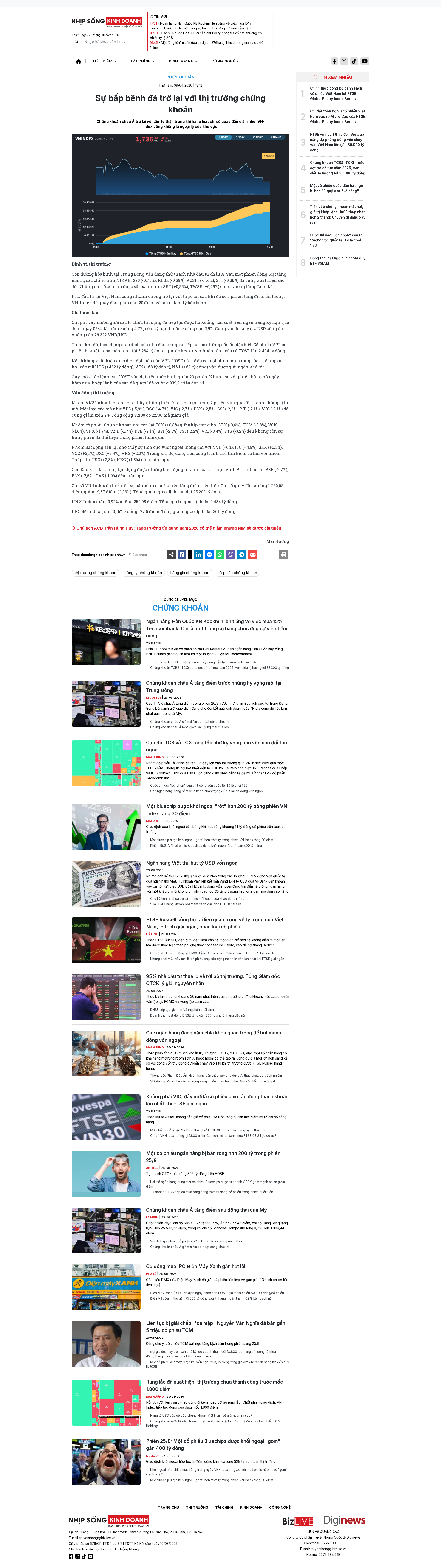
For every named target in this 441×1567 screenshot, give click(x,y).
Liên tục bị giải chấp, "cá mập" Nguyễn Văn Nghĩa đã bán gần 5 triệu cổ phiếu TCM (215, 1326)
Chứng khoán (180, 77)
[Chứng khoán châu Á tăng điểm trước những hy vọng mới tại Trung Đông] (106, 704)
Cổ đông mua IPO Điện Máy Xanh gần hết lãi (195, 1266)
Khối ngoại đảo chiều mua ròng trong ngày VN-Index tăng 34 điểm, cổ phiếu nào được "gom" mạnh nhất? (216, 1472)
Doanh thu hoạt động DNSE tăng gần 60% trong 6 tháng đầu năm (198, 1015)
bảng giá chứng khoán (189, 572)
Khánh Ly (154, 697)
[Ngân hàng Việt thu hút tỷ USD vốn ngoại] (106, 884)
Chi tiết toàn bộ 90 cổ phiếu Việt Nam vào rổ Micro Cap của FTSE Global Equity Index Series (337, 116)
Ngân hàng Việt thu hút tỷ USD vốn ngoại (192, 863)
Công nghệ (224, 61)
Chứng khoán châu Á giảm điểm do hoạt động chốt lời (189, 721)
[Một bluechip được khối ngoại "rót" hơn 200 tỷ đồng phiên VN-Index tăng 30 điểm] (106, 827)
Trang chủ (168, 1507)
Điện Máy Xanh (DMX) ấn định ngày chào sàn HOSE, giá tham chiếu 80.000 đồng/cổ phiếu (216, 1293)
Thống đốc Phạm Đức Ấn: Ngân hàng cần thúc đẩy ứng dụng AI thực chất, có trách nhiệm (215, 1075)
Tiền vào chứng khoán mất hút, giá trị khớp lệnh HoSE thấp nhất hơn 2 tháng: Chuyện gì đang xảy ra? (337, 214)
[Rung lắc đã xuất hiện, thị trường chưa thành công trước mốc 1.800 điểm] (106, 1403)
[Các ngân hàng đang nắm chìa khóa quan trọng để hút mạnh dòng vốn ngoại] (106, 1053)
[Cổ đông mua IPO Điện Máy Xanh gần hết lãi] (106, 1287)
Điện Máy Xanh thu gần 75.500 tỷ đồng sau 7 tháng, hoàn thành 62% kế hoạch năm (211, 1298)
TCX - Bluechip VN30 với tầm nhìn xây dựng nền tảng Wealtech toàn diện (203, 662)
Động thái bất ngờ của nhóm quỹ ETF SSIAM (337, 261)
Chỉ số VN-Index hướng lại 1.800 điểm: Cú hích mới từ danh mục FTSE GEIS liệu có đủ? (212, 953)
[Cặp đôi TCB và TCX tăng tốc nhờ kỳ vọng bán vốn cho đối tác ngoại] (106, 763)
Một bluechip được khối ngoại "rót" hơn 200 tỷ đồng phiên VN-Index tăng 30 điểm (217, 809)
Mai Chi (152, 821)
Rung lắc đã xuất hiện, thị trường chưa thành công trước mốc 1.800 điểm (214, 1385)
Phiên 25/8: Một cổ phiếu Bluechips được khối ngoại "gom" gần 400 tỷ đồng (205, 845)
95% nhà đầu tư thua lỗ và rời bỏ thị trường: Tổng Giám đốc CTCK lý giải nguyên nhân (213, 979)
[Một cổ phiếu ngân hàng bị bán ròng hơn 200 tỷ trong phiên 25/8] (106, 1174)
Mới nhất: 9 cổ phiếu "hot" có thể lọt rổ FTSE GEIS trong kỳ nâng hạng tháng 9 (207, 1130)
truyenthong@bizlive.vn (97, 1538)
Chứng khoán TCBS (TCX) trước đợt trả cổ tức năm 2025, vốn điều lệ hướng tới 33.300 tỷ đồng (219, 668)
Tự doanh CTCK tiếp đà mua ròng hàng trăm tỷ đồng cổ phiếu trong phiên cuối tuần (211, 1192)
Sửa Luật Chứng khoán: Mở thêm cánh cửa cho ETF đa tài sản (195, 904)
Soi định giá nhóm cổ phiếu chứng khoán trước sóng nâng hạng (196, 1241)
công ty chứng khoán (143, 572)
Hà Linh (152, 934)
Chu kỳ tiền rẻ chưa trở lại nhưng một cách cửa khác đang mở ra (196, 898)
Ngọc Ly (153, 1456)
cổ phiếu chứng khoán (237, 572)
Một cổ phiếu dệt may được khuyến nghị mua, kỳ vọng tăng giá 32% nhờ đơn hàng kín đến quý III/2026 (217, 1364)
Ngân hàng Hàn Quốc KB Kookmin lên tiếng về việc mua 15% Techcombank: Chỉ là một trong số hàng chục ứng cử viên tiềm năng (216, 629)
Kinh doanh (182, 61)
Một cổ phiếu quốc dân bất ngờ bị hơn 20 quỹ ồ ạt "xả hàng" (336, 188)
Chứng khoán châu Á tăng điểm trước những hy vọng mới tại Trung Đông (213, 686)
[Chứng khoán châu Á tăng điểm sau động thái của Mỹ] (106, 1231)
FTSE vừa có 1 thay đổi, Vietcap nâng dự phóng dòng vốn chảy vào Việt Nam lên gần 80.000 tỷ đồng (337, 142)
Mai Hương (155, 757)
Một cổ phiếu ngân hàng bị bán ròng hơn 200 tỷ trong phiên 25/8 (213, 1156)
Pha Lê (151, 1273)
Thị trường (197, 1507)
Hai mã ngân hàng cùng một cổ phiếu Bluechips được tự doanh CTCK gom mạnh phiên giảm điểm (215, 1184)
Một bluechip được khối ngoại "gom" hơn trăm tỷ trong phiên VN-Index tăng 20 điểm (211, 840)
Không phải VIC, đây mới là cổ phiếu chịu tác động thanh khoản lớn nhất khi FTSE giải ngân (216, 959)
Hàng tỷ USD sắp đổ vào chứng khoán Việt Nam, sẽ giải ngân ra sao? (200, 1415)
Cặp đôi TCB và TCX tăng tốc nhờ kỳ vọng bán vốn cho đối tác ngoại (216, 746)
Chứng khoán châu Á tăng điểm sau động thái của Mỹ (189, 727)
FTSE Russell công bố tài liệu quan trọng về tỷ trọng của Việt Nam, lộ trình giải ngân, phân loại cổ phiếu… (215, 923)
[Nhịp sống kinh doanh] (109, 1521)
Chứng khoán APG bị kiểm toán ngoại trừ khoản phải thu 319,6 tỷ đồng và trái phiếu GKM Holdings (213, 1423)
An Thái (152, 1167)
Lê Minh (152, 1217)
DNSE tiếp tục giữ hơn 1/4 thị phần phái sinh (181, 1010)
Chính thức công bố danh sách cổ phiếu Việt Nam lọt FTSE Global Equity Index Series (336, 93)
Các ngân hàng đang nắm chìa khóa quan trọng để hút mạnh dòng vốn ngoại (206, 791)
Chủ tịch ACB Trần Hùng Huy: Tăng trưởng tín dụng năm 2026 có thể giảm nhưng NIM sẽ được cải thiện (178, 528)
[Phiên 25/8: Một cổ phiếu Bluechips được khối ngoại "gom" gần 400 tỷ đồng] (106, 1462)
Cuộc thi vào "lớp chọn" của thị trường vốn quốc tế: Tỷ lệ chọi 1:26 (198, 785)
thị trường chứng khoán (95, 572)
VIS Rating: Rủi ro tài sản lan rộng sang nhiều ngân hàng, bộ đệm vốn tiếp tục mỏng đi (212, 1081)
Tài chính (141, 61)
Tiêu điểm (103, 61)
